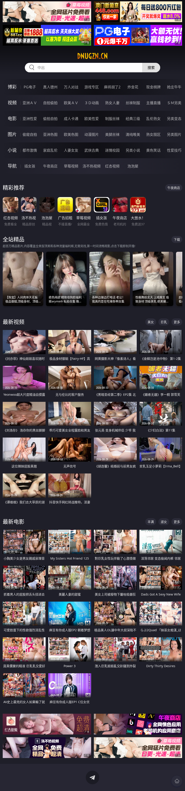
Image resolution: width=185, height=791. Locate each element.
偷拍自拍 (50, 118)
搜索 (151, 67)
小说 (12, 150)
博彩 (12, 87)
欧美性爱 (91, 118)
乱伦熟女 (153, 118)
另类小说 (133, 150)
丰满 (151, 522)
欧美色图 (71, 134)
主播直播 (153, 102)
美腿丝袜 (112, 134)
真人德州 (50, 87)
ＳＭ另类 (174, 102)
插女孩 (29, 166)
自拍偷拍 (50, 102)
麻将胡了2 (112, 87)
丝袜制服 (133, 102)
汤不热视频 (92, 166)
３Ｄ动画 (91, 102)
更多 (177, 322)
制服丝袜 (112, 118)
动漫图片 (91, 134)
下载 (177, 239)
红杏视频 (112, 166)
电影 (12, 118)
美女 (151, 322)
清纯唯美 (133, 134)
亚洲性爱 (30, 118)
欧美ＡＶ (71, 102)
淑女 (164, 522)
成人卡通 (71, 118)
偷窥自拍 (30, 134)
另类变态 (174, 118)
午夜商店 (50, 166)
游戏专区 (91, 87)
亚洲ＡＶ (30, 102)
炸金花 (132, 87)
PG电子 (30, 87)
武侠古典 (91, 150)
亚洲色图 (50, 134)
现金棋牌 (153, 87)
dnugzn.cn (92, 56)
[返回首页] (176, 781)
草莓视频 (71, 166)
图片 (12, 134)
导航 (12, 166)
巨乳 (164, 322)
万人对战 (71, 87)
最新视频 (13, 321)
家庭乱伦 (50, 150)
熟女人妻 (112, 102)
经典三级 (133, 118)
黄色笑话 (153, 150)
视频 (12, 103)
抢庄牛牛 (174, 87)
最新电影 (13, 521)
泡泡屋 (132, 166)
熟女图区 (153, 134)
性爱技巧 (174, 150)
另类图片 (174, 134)
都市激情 (30, 150)
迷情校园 (112, 150)
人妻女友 (71, 150)
